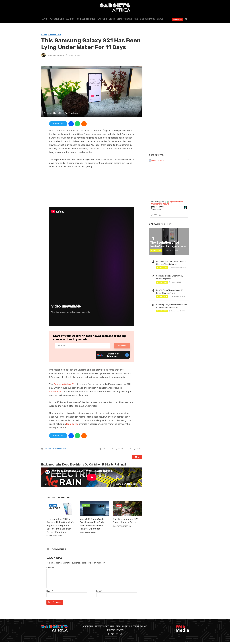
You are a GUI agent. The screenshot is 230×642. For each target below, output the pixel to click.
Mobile (44, 34)
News (119, 505)
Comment (50, 567)
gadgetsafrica (158, 207)
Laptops (102, 19)
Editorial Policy (138, 626)
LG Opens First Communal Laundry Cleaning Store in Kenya (171, 262)
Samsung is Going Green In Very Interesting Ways (169, 277)
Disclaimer (122, 626)
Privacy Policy (115, 630)
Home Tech (156, 251)
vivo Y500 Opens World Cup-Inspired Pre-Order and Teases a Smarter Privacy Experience (92, 524)
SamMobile (55, 391)
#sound (166, 204)
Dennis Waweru (57, 55)
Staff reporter (123, 526)
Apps (45, 19)
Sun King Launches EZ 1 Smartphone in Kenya (125, 521)
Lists (112, 19)
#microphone (156, 204)
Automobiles (57, 19)
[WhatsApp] (77, 123)
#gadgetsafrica (176, 202)
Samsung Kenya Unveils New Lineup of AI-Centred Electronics (171, 306)
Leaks (86, 505)
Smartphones (124, 19)
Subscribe (177, 19)
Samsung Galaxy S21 (64, 384)
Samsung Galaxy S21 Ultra (132, 449)
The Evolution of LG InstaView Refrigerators (168, 244)
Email (99, 591)
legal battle (72, 424)
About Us (88, 626)
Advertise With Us (104, 626)
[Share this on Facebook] (71, 123)
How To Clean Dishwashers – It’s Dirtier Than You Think (169, 291)
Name (49, 591)
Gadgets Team (55, 536)
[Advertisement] (169, 111)
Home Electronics (85, 19)
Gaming (70, 19)
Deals (160, 19)
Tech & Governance (144, 19)
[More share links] (84, 123)
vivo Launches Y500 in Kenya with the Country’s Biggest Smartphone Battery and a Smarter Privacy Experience (60, 525)
